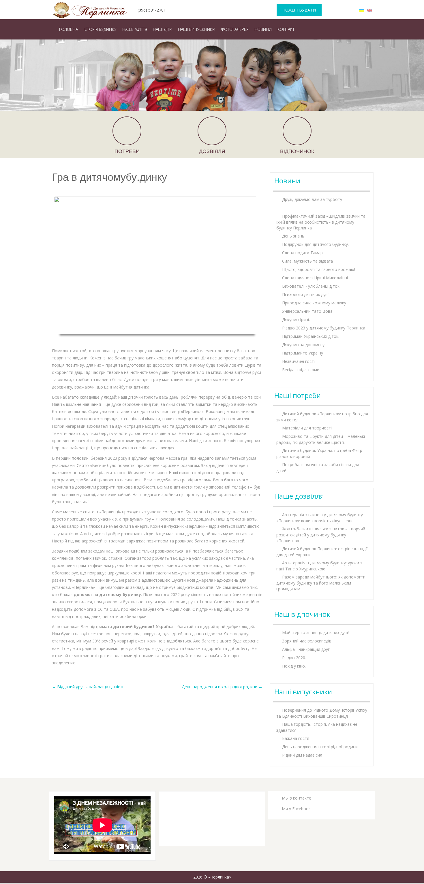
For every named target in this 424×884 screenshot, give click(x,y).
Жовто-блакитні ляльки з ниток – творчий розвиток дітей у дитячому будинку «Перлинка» (320, 534)
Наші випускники (196, 29)
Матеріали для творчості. (307, 428)
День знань (293, 236)
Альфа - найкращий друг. (306, 649)
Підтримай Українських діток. (310, 336)
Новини (263, 29)
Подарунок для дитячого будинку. (315, 244)
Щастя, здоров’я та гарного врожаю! (318, 269)
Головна (68, 29)
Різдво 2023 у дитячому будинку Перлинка (323, 328)
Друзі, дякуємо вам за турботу (312, 199)
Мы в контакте (296, 798)
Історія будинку (100, 29)
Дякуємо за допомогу (303, 344)
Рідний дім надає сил (302, 755)
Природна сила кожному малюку (314, 303)
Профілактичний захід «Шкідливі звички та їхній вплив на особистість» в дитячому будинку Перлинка (320, 222)
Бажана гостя (295, 738)
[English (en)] (369, 10)
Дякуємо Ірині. (296, 319)
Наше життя (134, 29)
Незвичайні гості (298, 361)
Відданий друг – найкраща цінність (88, 686)
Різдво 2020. (294, 657)
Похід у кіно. (294, 666)
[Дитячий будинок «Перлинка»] (91, 8)
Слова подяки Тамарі (303, 252)
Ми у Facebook (296, 808)
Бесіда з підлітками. (301, 369)
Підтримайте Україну (302, 353)
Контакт (285, 29)
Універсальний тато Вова (307, 311)
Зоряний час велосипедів (306, 641)
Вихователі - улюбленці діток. (311, 286)
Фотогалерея (235, 29)
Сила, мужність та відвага (307, 261)
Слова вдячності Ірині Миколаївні (315, 277)
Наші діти (162, 29)
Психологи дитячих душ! (305, 294)
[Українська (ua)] (361, 10)
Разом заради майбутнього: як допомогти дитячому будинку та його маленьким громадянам (320, 582)
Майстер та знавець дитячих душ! (315, 632)
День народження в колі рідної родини (222, 686)
